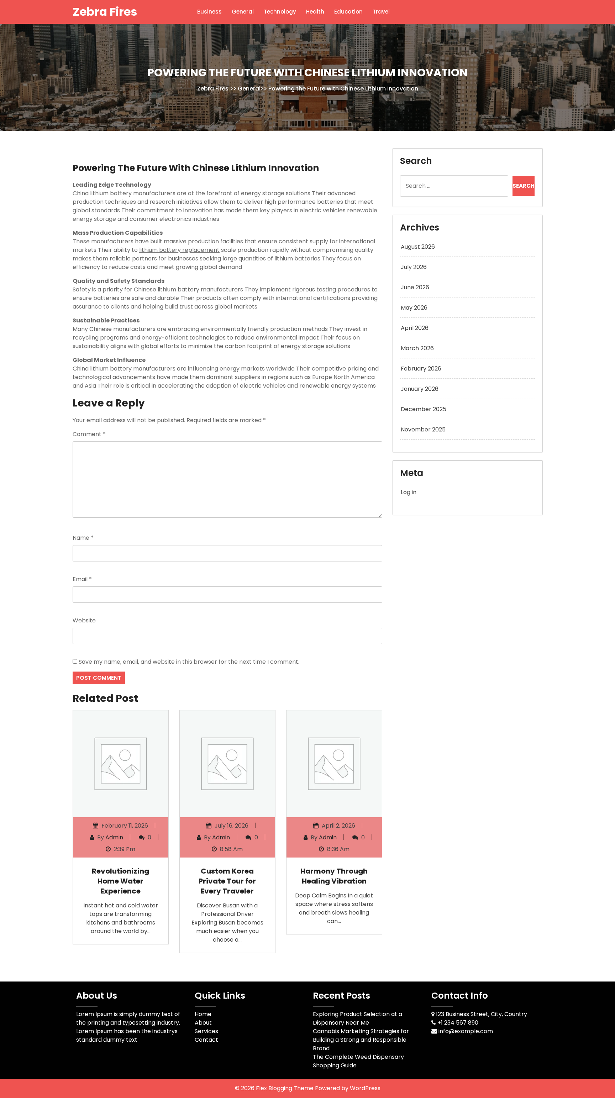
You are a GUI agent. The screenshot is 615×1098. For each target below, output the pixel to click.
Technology (280, 11)
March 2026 (417, 348)
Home (203, 1014)
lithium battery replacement (179, 250)
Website (84, 620)
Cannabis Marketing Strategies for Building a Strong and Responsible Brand (361, 1039)
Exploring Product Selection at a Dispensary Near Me (357, 1018)
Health (315, 11)
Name (83, 538)
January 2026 (419, 389)
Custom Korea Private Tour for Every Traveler (227, 881)
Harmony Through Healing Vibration (334, 876)
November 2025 (423, 429)
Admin (114, 837)
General (243, 11)
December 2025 (423, 409)
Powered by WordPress (347, 1088)
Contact (206, 1040)
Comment (89, 434)
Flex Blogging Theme (285, 1088)
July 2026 (414, 267)
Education (348, 11)
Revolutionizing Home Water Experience (120, 881)
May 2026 (414, 308)
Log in (408, 492)
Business (209, 11)
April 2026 (415, 328)
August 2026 (418, 247)
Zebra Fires (105, 12)
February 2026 (421, 368)
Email (82, 579)
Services (206, 1031)
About (203, 1023)
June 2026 (415, 287)
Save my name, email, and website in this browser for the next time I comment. (189, 662)
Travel (381, 11)
